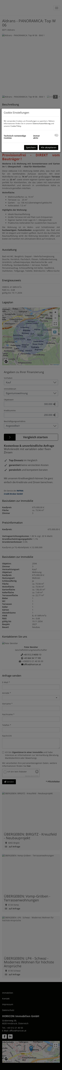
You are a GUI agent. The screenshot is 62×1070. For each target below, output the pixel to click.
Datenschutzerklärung (41, 123)
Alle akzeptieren (48, 147)
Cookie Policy (16, 126)
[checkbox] (56, 135)
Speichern (31, 147)
